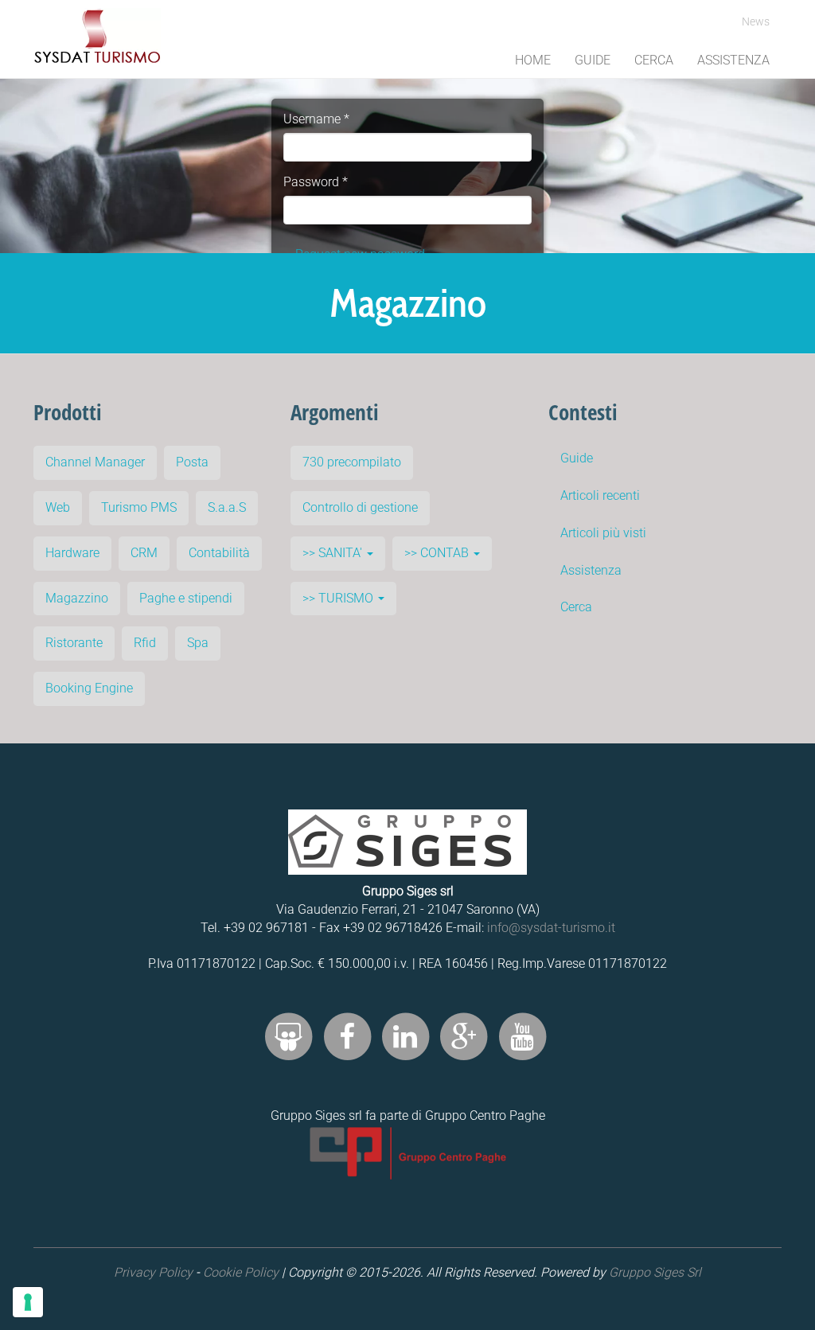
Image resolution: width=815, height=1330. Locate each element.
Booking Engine (89, 688)
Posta (192, 462)
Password (315, 181)
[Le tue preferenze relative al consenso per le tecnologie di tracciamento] (28, 1302)
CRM (144, 552)
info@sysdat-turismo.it (551, 927)
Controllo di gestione (360, 507)
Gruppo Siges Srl (655, 1272)
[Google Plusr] (463, 1035)
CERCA (653, 60)
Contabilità (219, 552)
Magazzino (76, 598)
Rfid (145, 642)
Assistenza (591, 570)
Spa (198, 642)
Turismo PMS (139, 507)
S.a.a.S (227, 507)
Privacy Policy (153, 1272)
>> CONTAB (438, 552)
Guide (576, 458)
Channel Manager (95, 462)
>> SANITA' (333, 552)
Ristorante (74, 642)
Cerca (576, 606)
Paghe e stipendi (185, 598)
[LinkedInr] (405, 1035)
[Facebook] (347, 1035)
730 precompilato (351, 462)
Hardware (72, 552)
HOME (533, 60)
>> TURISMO (339, 598)
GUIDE (592, 60)
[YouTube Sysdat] (521, 1035)
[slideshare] (288, 1035)
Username (316, 119)
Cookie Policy (241, 1272)
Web (57, 507)
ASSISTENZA (733, 60)
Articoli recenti (600, 495)
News (756, 21)
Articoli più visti (603, 532)
